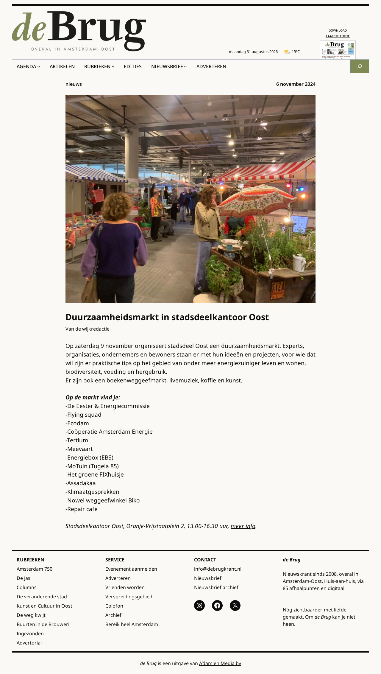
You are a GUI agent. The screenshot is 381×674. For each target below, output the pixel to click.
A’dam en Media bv (220, 663)
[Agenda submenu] (38, 66)
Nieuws (73, 84)
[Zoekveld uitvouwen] (359, 66)
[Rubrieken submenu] (113, 66)
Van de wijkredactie (87, 329)
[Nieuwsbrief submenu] (185, 66)
